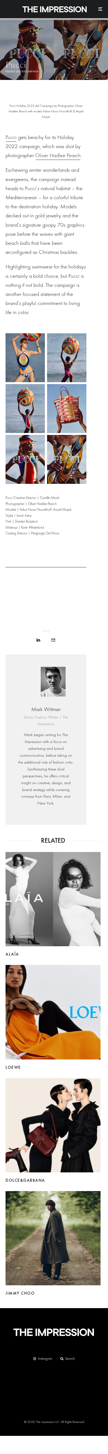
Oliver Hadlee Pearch (58, 155)
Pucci (11, 137)
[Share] (38, 640)
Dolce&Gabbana (25, 1180)
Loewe (13, 1067)
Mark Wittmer (46, 709)
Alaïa (12, 954)
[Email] (53, 640)
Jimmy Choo (20, 1293)
